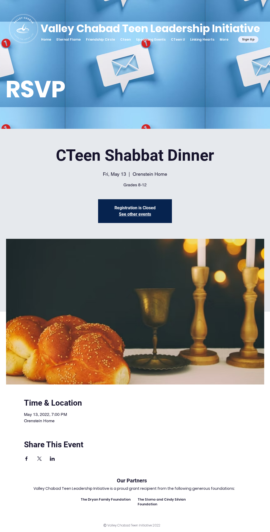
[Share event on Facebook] (26, 459)
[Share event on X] (39, 459)
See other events (135, 214)
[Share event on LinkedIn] (52, 459)
